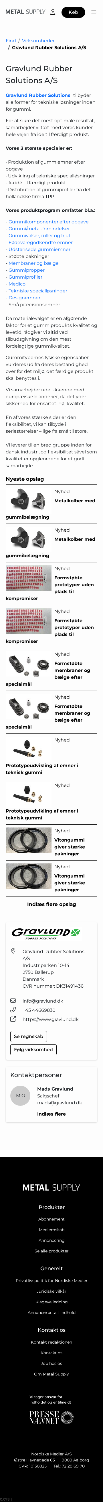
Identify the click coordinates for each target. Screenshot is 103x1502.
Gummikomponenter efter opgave (49, 222)
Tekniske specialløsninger (38, 291)
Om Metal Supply (51, 1374)
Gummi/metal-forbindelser (39, 228)
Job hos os (51, 1363)
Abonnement (51, 1219)
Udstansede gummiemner (39, 249)
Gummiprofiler (25, 277)
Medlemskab (51, 1229)
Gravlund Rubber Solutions (38, 95)
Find (11, 40)
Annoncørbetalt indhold (52, 1312)
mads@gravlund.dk (59, 1103)
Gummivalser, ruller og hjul (39, 235)
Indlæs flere (51, 1114)
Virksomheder (38, 40)
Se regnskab (28, 1036)
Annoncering (52, 1240)
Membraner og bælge (34, 263)
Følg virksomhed (33, 1049)
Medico (17, 284)
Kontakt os (51, 1352)
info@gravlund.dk (43, 1001)
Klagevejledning (51, 1301)
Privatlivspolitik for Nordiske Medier (52, 1280)
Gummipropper (27, 270)
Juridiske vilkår (51, 1291)
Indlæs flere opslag (51, 904)
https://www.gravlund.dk (51, 1019)
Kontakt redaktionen (51, 1342)
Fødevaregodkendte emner (41, 242)
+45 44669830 (39, 1010)
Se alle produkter (52, 1251)
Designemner (24, 297)
